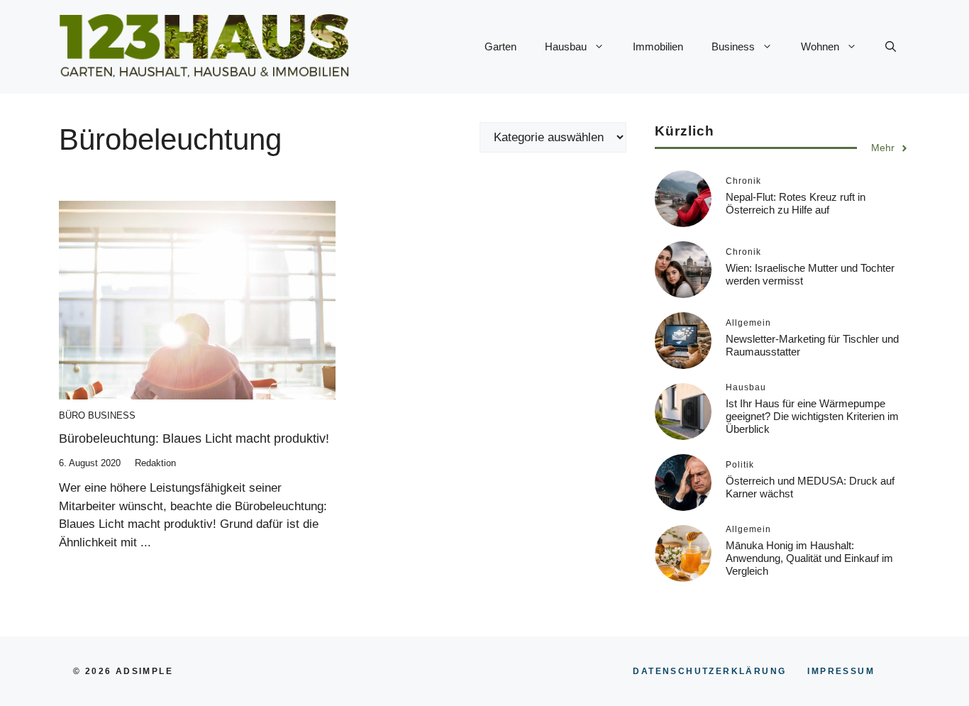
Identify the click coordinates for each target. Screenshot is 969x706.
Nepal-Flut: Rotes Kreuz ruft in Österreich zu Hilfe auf (795, 203)
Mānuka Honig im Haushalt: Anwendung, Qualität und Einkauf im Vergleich (809, 558)
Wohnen (820, 46)
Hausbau (566, 46)
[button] (890, 47)
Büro (72, 415)
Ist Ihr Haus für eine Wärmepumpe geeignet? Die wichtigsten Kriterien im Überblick (812, 416)
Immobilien (658, 46)
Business (733, 46)
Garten (500, 46)
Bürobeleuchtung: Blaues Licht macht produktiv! (194, 438)
